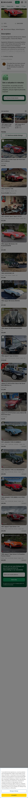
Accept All (13, 795)
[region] (14, 783)
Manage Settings (14, 791)
